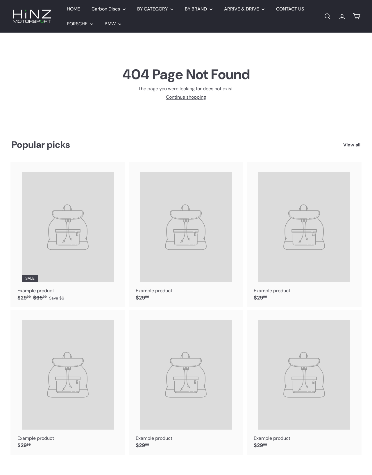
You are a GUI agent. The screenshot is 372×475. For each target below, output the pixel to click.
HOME (73, 9)
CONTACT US (290, 9)
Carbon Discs (106, 9)
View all (351, 145)
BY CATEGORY (153, 9)
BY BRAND (196, 9)
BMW (111, 24)
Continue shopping (186, 97)
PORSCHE (78, 24)
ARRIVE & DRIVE (242, 9)
